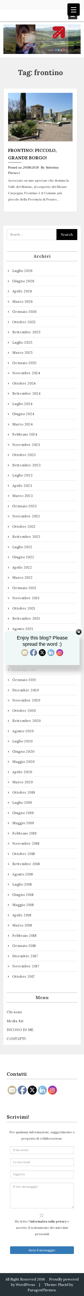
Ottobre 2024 (24, 383)
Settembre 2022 (26, 536)
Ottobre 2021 (23, 608)
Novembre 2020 (26, 700)
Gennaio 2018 (24, 946)
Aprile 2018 (21, 915)
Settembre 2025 (26, 332)
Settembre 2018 (26, 864)
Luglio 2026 (22, 271)
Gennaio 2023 (24, 506)
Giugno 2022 (23, 557)
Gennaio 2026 (24, 312)
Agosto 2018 (22, 874)
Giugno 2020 (23, 751)
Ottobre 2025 (24, 322)
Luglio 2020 (22, 741)
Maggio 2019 (23, 823)
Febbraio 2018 (24, 935)
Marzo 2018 (22, 925)
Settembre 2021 (26, 618)
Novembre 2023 (26, 445)
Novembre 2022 (26, 516)
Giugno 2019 (23, 813)
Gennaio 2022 (24, 588)
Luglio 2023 (22, 475)
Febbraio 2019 (24, 833)
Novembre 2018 (25, 843)
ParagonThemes (42, 1290)
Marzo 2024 (22, 424)
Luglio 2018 (22, 884)
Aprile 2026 (22, 291)
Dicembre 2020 (25, 690)
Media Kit (15, 1021)
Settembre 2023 (26, 465)
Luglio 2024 (22, 404)
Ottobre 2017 (23, 976)
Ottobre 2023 (24, 455)
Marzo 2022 (22, 577)
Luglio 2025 (22, 342)
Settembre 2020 (26, 721)
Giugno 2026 (23, 281)
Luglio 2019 (22, 802)
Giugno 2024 (23, 414)
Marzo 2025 (22, 352)
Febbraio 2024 (24, 434)
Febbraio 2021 (24, 670)
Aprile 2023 (22, 485)
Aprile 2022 (22, 567)
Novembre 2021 (25, 598)
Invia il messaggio (42, 1250)
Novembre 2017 (25, 966)
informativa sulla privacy (48, 1221)
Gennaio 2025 (24, 363)
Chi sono (14, 1012)
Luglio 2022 (22, 547)
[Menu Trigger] (73, 9)
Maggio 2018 (23, 905)
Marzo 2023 (22, 496)
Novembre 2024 (26, 373)
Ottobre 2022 (24, 526)
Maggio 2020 (23, 761)
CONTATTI (16, 1039)
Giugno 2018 (22, 895)
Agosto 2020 (23, 731)
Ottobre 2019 (23, 792)
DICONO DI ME (20, 1030)
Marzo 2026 (22, 301)
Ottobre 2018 (23, 854)
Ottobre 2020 (24, 710)
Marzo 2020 (22, 782)
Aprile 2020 (22, 772)
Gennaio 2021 (24, 680)
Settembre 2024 (26, 393)
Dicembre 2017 (25, 956)
